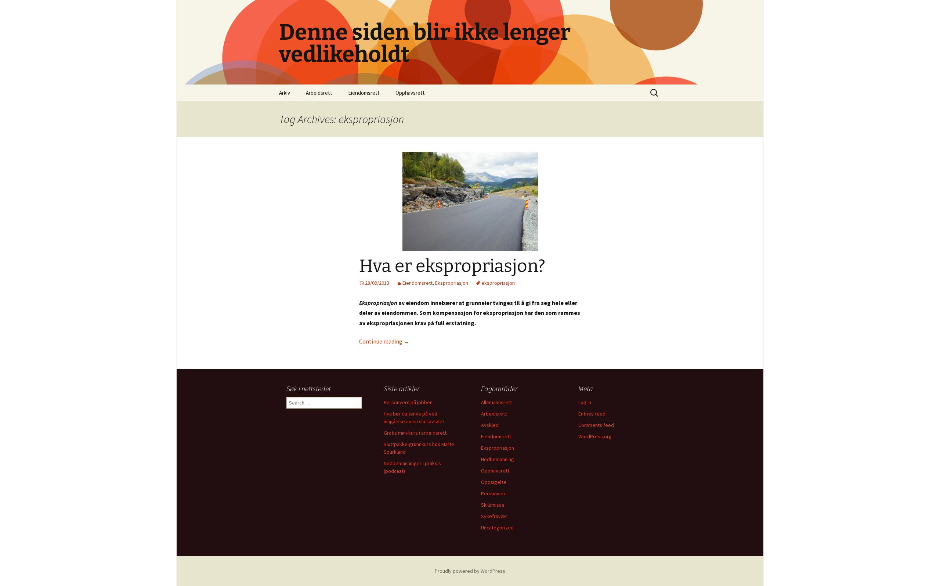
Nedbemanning (497, 459)
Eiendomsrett (364, 92)
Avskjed (490, 425)
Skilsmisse (493, 504)
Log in (584, 402)
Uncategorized (497, 527)
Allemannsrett (496, 402)
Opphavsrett (410, 92)
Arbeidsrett (319, 92)
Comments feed (596, 425)
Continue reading (384, 341)
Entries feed (591, 413)
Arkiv (284, 92)
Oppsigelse (494, 482)
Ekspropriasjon (451, 283)
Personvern (494, 493)
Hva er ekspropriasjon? (452, 266)
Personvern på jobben (408, 402)
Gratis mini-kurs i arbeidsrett (415, 432)
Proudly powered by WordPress (470, 571)
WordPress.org (595, 436)
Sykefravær (494, 516)
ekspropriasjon (498, 283)
